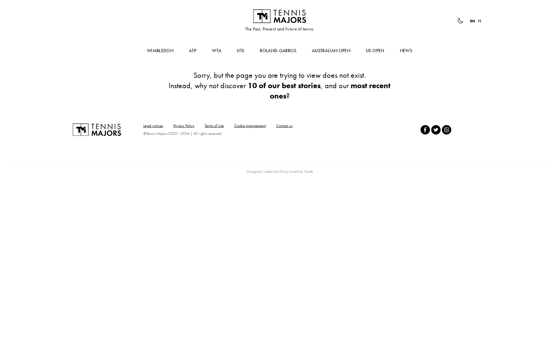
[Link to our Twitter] (436, 129)
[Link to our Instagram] (446, 129)
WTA (216, 50)
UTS (240, 50)
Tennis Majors (279, 16)
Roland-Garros (278, 50)
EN (472, 21)
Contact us (284, 125)
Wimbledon (160, 50)
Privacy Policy (183, 125)
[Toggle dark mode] (460, 20)
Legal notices (153, 125)
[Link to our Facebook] (425, 129)
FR (479, 21)
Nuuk (308, 171)
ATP (192, 50)
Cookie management (250, 125)
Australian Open (331, 50)
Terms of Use (214, 125)
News (406, 50)
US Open (375, 50)
